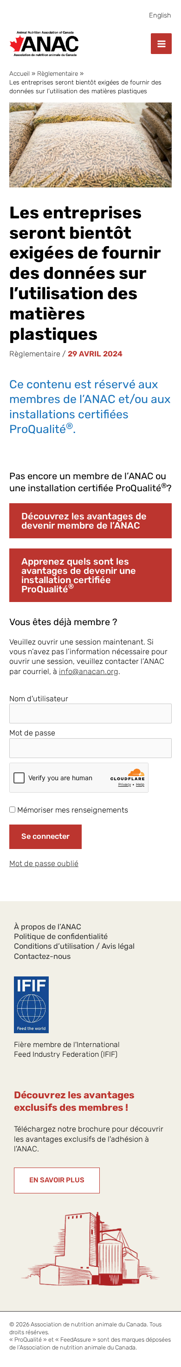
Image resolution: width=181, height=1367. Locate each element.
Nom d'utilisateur (38, 698)
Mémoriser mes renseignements (71, 810)
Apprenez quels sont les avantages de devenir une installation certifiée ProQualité (78, 575)
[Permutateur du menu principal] (161, 43)
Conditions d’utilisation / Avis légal (74, 946)
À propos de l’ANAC (47, 926)
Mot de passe (32, 733)
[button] (57, 1180)
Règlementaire (34, 353)
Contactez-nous (42, 956)
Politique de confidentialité (61, 936)
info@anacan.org (88, 671)
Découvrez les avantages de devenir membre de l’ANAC (84, 521)
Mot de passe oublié (43, 863)
